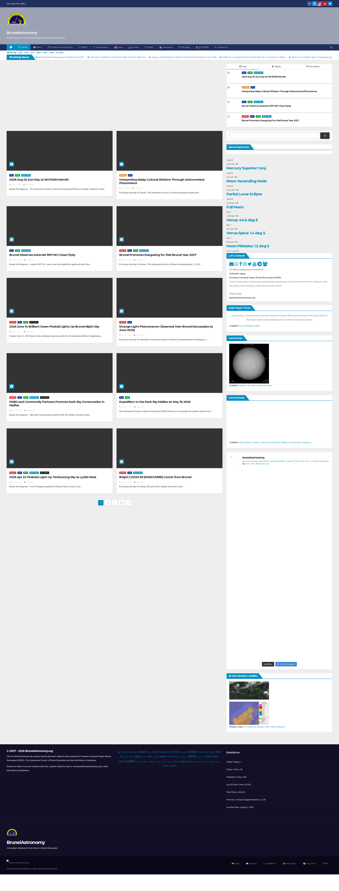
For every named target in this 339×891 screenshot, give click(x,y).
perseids (139, 762)
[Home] (11, 47)
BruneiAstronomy (22, 32)
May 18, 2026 (17, 410)
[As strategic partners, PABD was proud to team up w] (279, 491)
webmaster (30, 185)
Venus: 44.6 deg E (242, 220)
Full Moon (235, 207)
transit (211, 762)
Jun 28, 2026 (16, 260)
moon (26, 52)
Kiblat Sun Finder (264, 385)
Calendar (255, 442)
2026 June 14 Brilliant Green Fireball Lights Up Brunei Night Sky (54, 326)
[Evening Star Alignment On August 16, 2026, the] (245, 493)
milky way (183, 757)
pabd (20, 52)
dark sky (183, 752)
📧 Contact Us (251, 863)
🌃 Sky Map (184, 47)
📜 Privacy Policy (309, 863)
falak (200, 752)
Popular (277, 66)
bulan (149, 752)
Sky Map (251, 385)
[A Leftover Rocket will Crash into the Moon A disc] (245, 638)
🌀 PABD (83, 47)
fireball (205, 752)
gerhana (211, 752)
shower (163, 762)
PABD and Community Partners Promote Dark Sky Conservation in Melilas (56, 403)
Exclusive (245, 116)
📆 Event (118, 47)
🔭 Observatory (100, 47)
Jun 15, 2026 (16, 331)
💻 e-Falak (134, 47)
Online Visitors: (233, 762)
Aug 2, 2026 (16, 185)
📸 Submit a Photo (289, 863)
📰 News (37, 47)
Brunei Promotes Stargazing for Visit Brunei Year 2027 (157, 255)
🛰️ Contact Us (221, 47)
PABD (250, 72)
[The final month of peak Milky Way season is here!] (245, 544)
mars (149, 756)
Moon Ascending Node (246, 181)
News (244, 72)
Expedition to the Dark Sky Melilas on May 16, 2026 (154, 402)
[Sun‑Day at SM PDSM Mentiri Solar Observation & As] (245, 595)
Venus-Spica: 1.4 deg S (245, 233)
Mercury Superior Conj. (246, 168)
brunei (51, 52)
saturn (158, 761)
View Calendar (232, 251)
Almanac (242, 385)
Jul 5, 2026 (125, 188)
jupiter (131, 757)
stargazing (184, 761)
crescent (174, 751)
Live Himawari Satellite (254, 727)
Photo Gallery (258, 72)
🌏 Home (22, 47)
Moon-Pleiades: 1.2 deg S (247, 246)
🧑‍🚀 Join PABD (202, 47)
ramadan (152, 762)
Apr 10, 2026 (126, 482)
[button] (331, 47)
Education (246, 87)
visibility (172, 766)
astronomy (133, 752)
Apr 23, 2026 (17, 482)
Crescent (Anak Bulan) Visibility (274, 442)
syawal (205, 762)
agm (119, 752)
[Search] (325, 135)
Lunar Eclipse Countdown (300, 442)
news (32, 52)
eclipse (39, 52)
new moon (59, 52)
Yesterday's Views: (234, 777)
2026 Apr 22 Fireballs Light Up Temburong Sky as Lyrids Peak (52, 477)
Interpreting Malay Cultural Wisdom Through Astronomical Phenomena (161, 181)
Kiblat (257, 326)
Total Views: (232, 792)
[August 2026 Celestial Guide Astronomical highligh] (279, 583)
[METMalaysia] (249, 713)
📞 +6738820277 (269, 863)
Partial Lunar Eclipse (244, 194)
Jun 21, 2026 (126, 260)
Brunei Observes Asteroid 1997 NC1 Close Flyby (42, 255)
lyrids (144, 757)
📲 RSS (325, 863)
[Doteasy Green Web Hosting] (18, 862)
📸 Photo (149, 47)
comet (155, 751)
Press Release (314, 66)
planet (145, 762)
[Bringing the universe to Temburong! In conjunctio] (279, 538)
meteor (163, 756)
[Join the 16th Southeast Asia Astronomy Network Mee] (313, 585)
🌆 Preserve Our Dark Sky (60, 47)
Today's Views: (233, 769)
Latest (243, 66)
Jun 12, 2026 (126, 335)
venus (165, 765)
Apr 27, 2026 (126, 407)
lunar (45, 52)
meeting (155, 757)
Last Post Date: (233, 807)
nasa (199, 757)
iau (121, 756)
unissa (217, 762)
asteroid (124, 752)
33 (121, 502)
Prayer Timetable (246, 326)
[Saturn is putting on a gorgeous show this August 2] (313, 542)
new (203, 757)
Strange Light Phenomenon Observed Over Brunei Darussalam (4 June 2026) (166, 328)
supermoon (198, 762)
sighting (169, 761)
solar (175, 761)
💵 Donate (235, 863)
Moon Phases (244, 442)
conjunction (164, 752)
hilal (218, 751)
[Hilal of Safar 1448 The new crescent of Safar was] (313, 640)
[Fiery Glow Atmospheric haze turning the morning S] (313, 485)
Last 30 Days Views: (235, 784)
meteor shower (173, 757)
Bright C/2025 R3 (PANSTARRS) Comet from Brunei (155, 477)
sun (192, 761)
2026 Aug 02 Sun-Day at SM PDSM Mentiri (38, 179)
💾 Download (165, 47)
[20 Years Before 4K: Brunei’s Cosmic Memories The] (279, 636)
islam (126, 757)
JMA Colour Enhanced (274, 727)
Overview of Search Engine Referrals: (243, 800)
